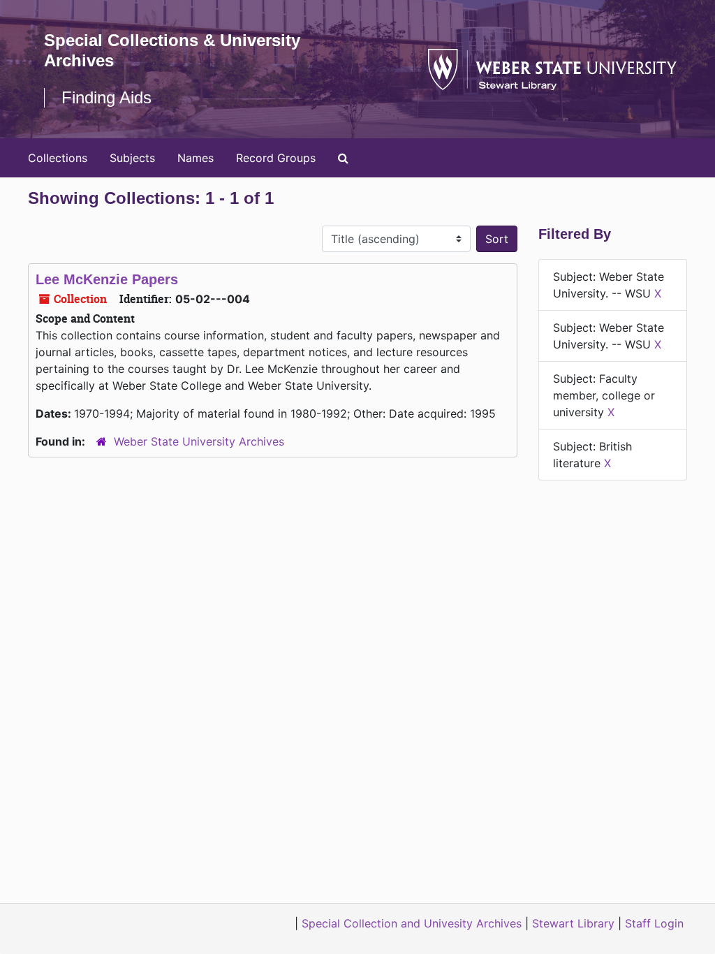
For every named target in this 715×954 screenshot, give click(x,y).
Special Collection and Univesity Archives (412, 923)
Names (195, 158)
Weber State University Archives (199, 441)
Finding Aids (106, 97)
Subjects (132, 158)
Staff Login (654, 923)
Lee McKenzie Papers (107, 279)
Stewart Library (573, 923)
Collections (57, 158)
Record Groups (276, 158)
